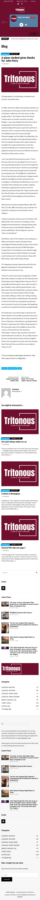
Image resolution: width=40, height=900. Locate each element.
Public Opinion (10, 892)
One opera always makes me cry (14, 442)
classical (4, 368)
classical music (12, 368)
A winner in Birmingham (10, 494)
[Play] (21, 24)
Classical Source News (9, 693)
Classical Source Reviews (10, 697)
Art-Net (13, 895)
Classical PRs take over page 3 (13, 548)
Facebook (18, 4)
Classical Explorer (8, 690)
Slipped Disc (5, 54)
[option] (25, 39)
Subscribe (7, 879)
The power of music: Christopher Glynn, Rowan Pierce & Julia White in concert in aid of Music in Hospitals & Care (24, 604)
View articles (16, 391)
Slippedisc (22, 358)
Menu (34, 34)
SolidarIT (20, 897)
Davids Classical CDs (8, 700)
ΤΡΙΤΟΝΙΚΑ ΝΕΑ (6, 709)
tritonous (6, 63)
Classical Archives (8, 687)
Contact (33, 1)
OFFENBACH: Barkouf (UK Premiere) (21, 613)
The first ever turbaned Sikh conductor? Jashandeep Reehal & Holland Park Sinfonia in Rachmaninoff (24, 624)
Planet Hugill (6, 703)
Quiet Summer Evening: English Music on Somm (24, 39)
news (19, 368)
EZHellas (24, 895)
